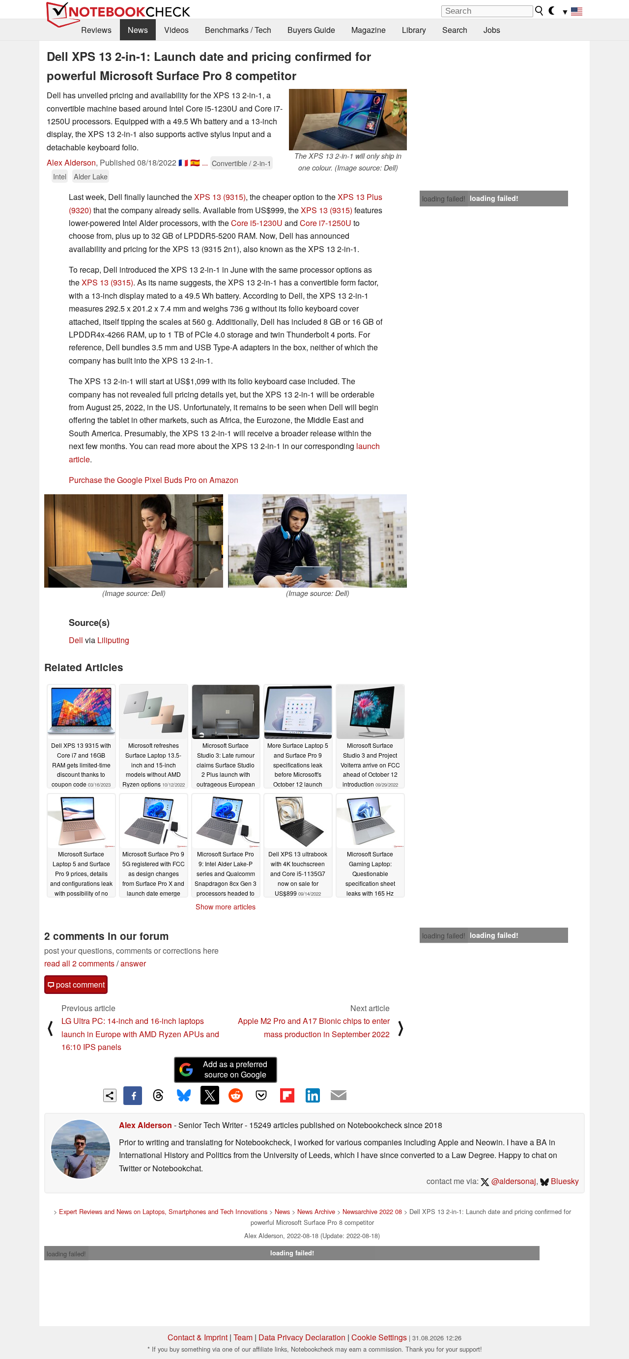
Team (243, 1337)
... (205, 162)
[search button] (539, 11)
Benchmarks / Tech (238, 29)
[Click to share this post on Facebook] (132, 1095)
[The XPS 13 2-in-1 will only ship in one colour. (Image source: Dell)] (348, 119)
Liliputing (113, 640)
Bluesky (564, 1181)
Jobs (492, 29)
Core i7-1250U (325, 222)
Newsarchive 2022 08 (372, 1211)
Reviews (96, 29)
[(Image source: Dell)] (133, 541)
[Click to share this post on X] (209, 1095)
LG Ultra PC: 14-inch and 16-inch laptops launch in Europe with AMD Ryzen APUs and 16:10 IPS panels (140, 1033)
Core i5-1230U (257, 222)
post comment (79, 984)
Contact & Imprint (198, 1337)
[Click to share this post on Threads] (158, 1095)
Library (414, 29)
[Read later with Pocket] (261, 1095)
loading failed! (443, 198)
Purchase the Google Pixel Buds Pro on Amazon (153, 479)
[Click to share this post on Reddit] (235, 1095)
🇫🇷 (183, 162)
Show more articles (226, 906)
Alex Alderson (71, 162)
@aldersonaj (512, 1181)
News (138, 29)
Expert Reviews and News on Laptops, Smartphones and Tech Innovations (163, 1211)
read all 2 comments (79, 963)
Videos (176, 29)
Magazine (368, 29)
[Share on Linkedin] (312, 1095)
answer (133, 963)
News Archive (316, 1211)
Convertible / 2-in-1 (241, 163)
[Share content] (109, 1095)
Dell (76, 640)
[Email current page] (338, 1095)
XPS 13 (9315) (220, 196)
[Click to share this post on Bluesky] (183, 1095)
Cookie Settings (379, 1337)
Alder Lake (91, 176)
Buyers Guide (311, 29)
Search (454, 29)
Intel (59, 176)
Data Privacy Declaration (301, 1337)
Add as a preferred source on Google (235, 1069)
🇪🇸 (195, 162)
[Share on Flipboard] (287, 1095)
